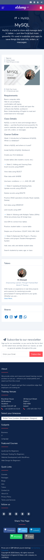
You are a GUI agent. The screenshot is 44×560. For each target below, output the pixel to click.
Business (4, 432)
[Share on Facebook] (6, 318)
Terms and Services (8, 500)
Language (4, 439)
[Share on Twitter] (16, 318)
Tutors (3, 487)
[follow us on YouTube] (22, 514)
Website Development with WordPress (15, 457)
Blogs (3, 481)
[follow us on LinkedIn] (16, 514)
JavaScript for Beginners (10, 451)
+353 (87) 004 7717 (33, 409)
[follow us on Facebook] (4, 514)
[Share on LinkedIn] (21, 318)
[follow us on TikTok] (29, 514)
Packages (4, 478)
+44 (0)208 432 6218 (12, 409)
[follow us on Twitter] (10, 514)
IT (16, 18)
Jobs (2, 484)
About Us (4, 493)
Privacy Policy (6, 497)
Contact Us (5, 490)
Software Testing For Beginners (12, 454)
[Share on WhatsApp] (25, 318)
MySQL (25, 18)
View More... (8, 298)
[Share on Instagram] (11, 318)
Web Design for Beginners (10, 460)
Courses (4, 474)
